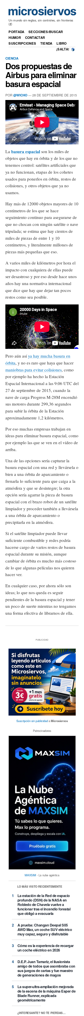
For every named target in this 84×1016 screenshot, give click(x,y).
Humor (15, 37)
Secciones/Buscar (45, 31)
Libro (61, 43)
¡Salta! (62, 49)
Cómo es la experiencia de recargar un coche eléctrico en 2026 (45, 948)
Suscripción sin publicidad (32, 721)
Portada (16, 31)
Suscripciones (22, 43)
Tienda (46, 43)
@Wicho (20, 95)
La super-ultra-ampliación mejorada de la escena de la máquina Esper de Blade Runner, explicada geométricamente (46, 993)
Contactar (35, 37)
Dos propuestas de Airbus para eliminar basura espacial (40, 75)
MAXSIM (30, 875)
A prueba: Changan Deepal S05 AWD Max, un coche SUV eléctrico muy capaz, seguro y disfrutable (44, 929)
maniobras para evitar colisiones (33, 370)
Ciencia (11, 58)
